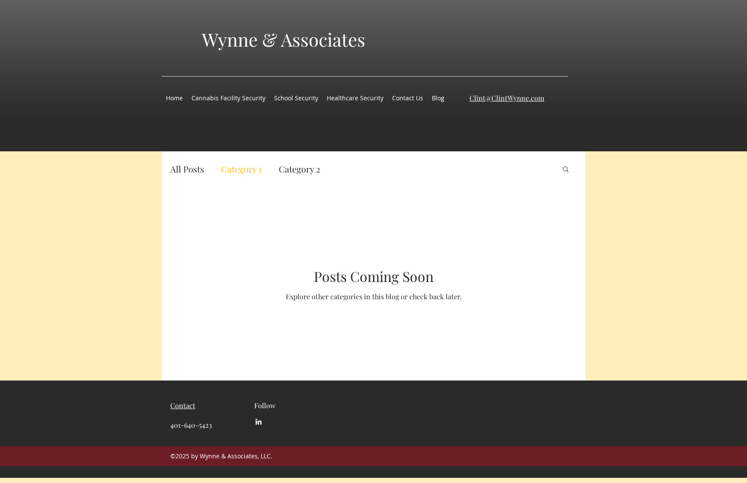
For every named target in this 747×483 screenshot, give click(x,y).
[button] (566, 169)
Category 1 (241, 169)
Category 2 (299, 169)
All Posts (187, 169)
